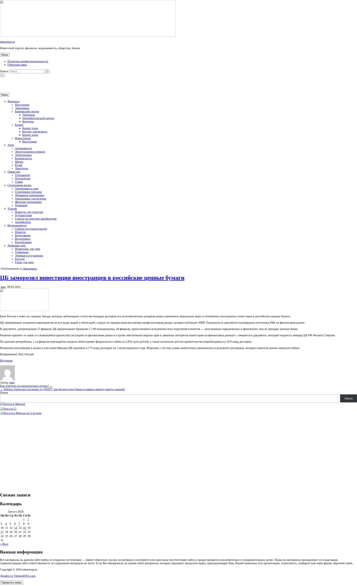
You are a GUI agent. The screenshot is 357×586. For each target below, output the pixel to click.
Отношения (22, 175)
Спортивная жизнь (19, 185)
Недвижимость (17, 225)
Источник (6, 360)
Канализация (23, 242)
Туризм (12, 208)
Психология (22, 178)
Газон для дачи (24, 262)
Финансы (13, 101)
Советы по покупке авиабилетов (36, 218)
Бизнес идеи (30, 134)
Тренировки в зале (26, 188)
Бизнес (19, 124)
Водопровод (22, 238)
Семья (19, 181)
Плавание (21, 205)
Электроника (23, 155)
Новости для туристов (29, 212)
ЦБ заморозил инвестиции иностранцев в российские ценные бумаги (92, 277)
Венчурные (29, 141)
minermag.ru (7, 41)
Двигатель (21, 168)
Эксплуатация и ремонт (30, 151)
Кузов (18, 165)
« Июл (4, 544)
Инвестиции (23, 138)
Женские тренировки (28, 202)
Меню (4, 54)
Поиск (4, 392)
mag (3, 286)
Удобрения (21, 252)
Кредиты (28, 121)
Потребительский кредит (38, 118)
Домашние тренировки (29, 195)
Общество (13, 171)
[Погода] (9, 407)
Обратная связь (17, 64)
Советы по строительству (31, 228)
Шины (19, 161)
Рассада (20, 259)
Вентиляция (22, 235)
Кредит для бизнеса (34, 131)
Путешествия (23, 215)
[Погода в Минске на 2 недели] (21, 412)
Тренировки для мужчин (30, 198)
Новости (20, 232)
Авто (10, 145)
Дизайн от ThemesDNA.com (18, 575)
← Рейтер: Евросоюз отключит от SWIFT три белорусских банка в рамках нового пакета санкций (62, 389)
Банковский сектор (27, 111)
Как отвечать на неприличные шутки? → (26, 386)
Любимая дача (16, 245)
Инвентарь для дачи (27, 248)
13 (15, 527)
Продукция (22, 104)
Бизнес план (30, 128)
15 (24, 527)
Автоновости (23, 148)
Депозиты (28, 114)
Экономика (22, 108)
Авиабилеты (23, 222)
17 (2, 531)
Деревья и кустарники (29, 255)
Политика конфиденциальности (27, 61)
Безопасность (23, 158)
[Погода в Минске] (12, 404)
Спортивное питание (28, 191)
